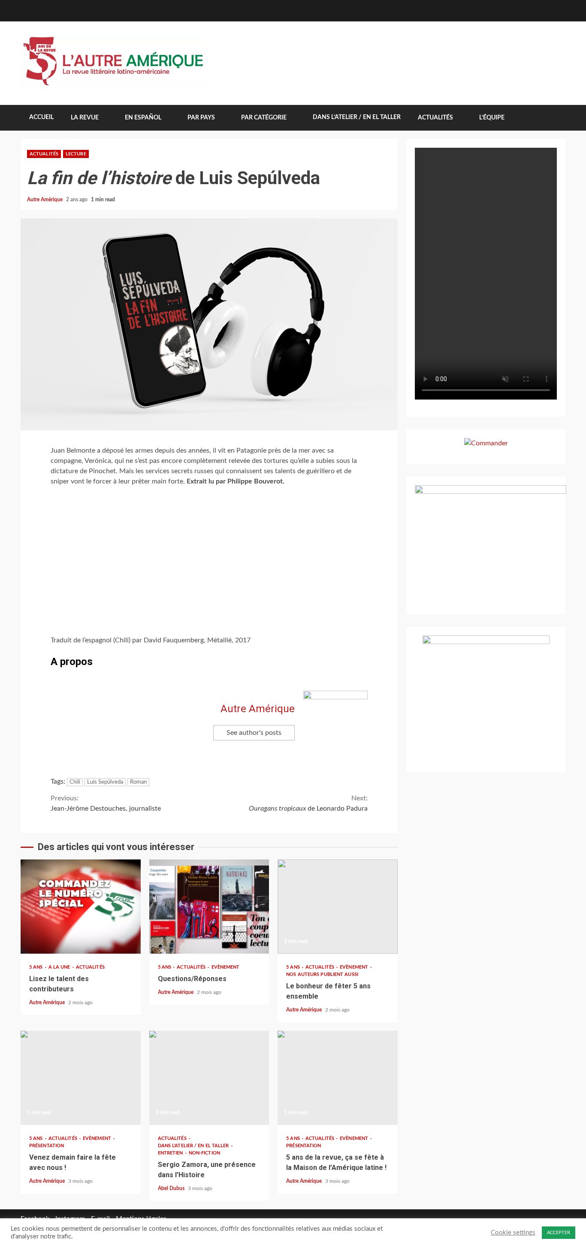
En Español (143, 118)
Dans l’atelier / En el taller (357, 117)
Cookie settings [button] (513, 1232)
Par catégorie (264, 118)
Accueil (41, 117)
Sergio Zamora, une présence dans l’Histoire (209, 1078)
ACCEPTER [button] (558, 1232)
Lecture (76, 154)
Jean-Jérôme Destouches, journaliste (106, 803)
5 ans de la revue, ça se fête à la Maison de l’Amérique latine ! (338, 1078)
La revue (85, 118)
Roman (138, 782)
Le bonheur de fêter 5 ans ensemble (338, 906)
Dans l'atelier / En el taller (194, 1145)
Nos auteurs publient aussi (322, 974)
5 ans (36, 967)
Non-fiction (204, 1153)
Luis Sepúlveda (105, 782)
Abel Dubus (172, 1188)
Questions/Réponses (209, 906)
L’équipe (491, 118)
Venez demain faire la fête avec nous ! (81, 1078)
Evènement (225, 967)
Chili (74, 782)
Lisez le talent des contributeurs (81, 906)
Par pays (201, 118)
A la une (60, 967)
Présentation (46, 1145)
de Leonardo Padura (308, 803)
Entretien (171, 1153)
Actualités (435, 118)
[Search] (552, 118)
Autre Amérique (45, 199)
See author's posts (254, 732)
